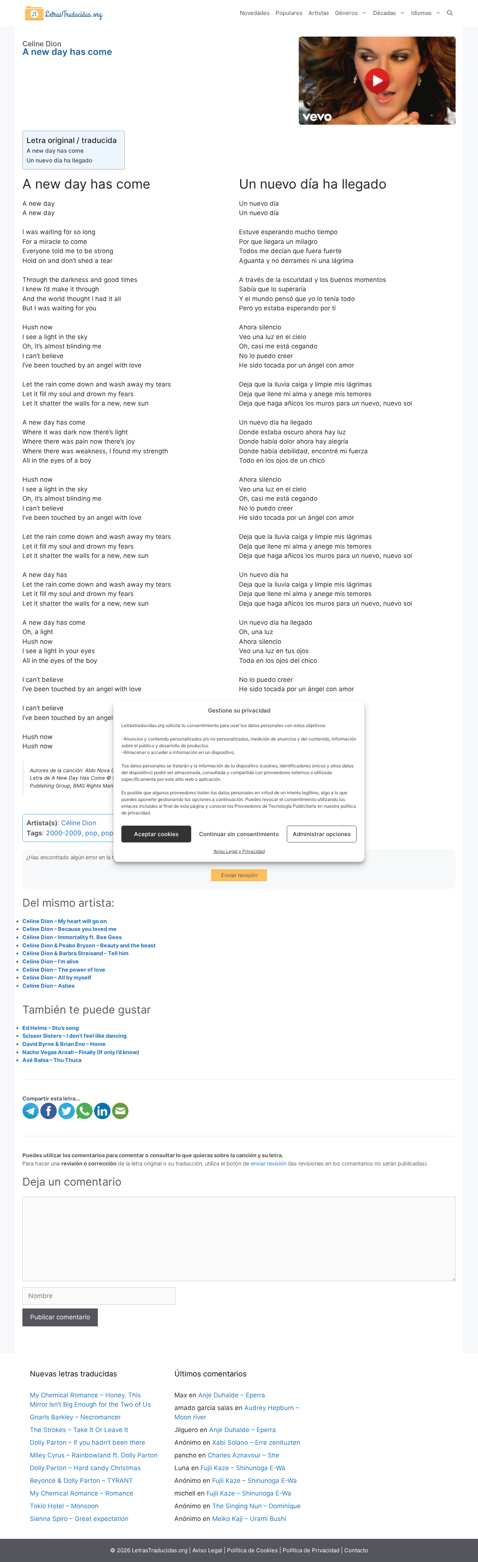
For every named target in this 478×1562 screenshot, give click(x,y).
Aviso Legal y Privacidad (239, 851)
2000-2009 (63, 833)
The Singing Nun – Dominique (256, 1506)
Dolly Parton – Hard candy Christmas (85, 1468)
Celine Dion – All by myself (56, 977)
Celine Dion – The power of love (63, 969)
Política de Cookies (252, 1550)
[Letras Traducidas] (63, 12)
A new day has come (55, 150)
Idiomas (421, 12)
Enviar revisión (239, 875)
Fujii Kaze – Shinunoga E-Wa (243, 1468)
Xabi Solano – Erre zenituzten (256, 1442)
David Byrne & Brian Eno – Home (64, 1044)
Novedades (255, 12)
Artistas (318, 12)
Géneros (346, 12)
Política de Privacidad (311, 1550)
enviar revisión (268, 1163)
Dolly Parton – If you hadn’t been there (87, 1442)
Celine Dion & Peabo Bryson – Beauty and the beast (89, 945)
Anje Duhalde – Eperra (231, 1395)
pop (91, 833)
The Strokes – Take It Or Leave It (79, 1430)
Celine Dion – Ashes (48, 985)
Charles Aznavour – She (243, 1455)
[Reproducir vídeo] (377, 81)
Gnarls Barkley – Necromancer (75, 1417)
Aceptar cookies (156, 834)
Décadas (384, 12)
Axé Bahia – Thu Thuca (51, 1060)
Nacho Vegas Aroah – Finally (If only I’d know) (80, 1052)
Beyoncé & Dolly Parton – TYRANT (81, 1480)
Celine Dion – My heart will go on (64, 921)
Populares (289, 12)
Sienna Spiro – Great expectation (79, 1518)
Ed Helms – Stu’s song (50, 1028)
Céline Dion (78, 823)
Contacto (356, 1550)
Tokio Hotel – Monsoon (64, 1506)
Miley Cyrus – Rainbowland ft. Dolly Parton (94, 1455)
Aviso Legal (207, 1550)
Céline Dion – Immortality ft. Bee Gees (72, 937)
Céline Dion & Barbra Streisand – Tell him (75, 953)
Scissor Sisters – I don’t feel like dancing (74, 1035)
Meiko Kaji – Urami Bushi (249, 1518)
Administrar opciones (322, 834)
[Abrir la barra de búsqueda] (450, 13)
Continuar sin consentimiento (239, 834)
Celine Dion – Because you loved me (69, 929)
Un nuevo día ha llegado (59, 160)
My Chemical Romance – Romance (81, 1493)
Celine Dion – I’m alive (50, 961)
